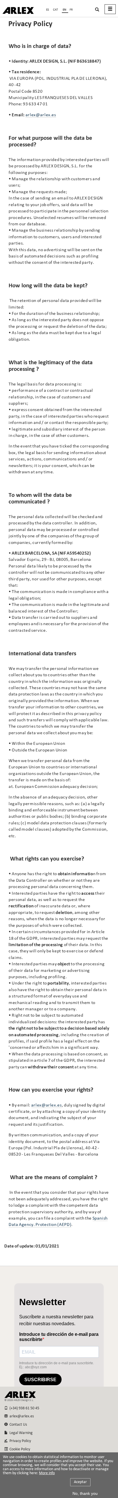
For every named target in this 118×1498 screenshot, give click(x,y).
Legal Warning (20, 1433)
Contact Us (17, 1425)
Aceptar (80, 1482)
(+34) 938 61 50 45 (23, 1408)
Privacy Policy (19, 1441)
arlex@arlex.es (40, 115)
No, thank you (85, 1493)
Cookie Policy (19, 1449)
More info (47, 1473)
